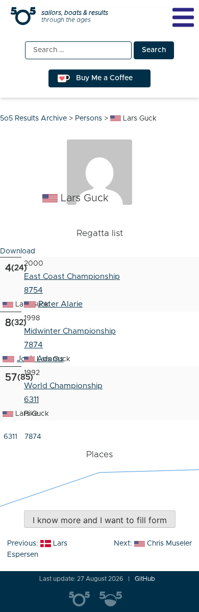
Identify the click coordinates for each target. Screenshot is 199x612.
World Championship (63, 386)
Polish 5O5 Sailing (115, 599)
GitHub (145, 579)
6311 (10, 436)
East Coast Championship (72, 276)
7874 (33, 345)
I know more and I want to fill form (100, 520)
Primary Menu (183, 17)
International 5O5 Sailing (84, 599)
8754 (33, 290)
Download (17, 251)
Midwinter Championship (70, 331)
